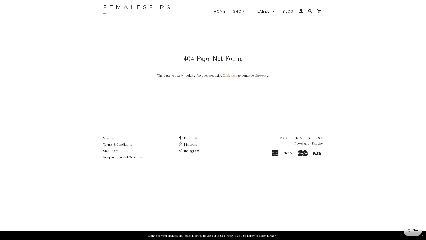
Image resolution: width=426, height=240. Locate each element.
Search (108, 138)
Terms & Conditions (117, 144)
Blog (287, 12)
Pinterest (190, 144)
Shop (239, 12)
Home (220, 12)
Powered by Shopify (308, 144)
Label (264, 12)
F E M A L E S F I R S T (137, 11)
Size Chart (110, 151)
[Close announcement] (422, 235)
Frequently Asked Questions (123, 157)
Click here (230, 76)
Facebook (190, 138)
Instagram (191, 151)
